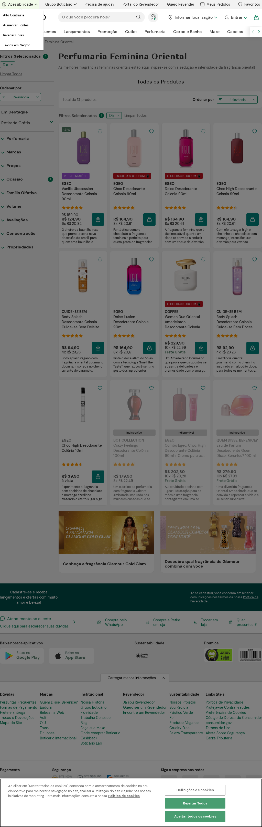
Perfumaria (155, 31)
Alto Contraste (13, 15)
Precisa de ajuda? (99, 4)
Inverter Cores (13, 35)
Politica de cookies (124, 796)
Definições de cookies (195, 790)
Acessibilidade (20, 4)
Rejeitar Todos (195, 803)
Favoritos (252, 4)
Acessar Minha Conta (236, 17)
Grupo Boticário (58, 4)
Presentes (46, 31)
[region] (131, 802)
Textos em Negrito (16, 45)
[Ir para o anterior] (253, 32)
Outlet (131, 31)
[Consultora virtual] (153, 17)
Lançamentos (77, 31)
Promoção (107, 31)
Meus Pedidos (218, 4)
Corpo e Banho (187, 31)
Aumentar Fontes (16, 25)
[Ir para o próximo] (259, 32)
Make (215, 31)
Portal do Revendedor (141, 4)
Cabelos (235, 31)
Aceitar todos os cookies (195, 816)
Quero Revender (180, 4)
